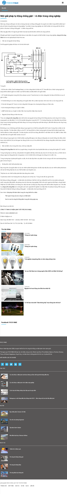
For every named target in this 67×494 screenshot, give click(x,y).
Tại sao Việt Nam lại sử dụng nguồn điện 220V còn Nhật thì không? (44, 271)
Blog (27, 485)
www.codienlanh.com (12, 213)
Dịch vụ (17, 485)
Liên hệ (32, 485)
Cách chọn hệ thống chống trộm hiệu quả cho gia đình (23, 390)
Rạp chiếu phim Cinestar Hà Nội (17, 411)
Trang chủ (3, 485)
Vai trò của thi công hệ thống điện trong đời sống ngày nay (21, 199)
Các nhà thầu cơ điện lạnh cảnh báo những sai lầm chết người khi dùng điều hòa (29, 374)
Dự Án (22, 485)
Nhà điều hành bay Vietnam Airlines (18, 435)
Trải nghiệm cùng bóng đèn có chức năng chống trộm (40, 259)
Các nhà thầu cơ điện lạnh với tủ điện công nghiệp (22, 382)
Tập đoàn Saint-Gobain (15, 427)
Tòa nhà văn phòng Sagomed (17, 419)
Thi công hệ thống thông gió (16, 457)
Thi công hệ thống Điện (15, 464)
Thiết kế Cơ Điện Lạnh (15, 449)
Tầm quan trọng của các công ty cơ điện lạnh (17, 196)
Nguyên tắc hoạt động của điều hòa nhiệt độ (37, 288)
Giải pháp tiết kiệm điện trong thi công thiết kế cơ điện (22, 192)
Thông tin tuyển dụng (31, 235)
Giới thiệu (11, 485)
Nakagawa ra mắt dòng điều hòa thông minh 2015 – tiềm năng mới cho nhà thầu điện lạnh (32, 398)
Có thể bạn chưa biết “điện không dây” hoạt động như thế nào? (43, 302)
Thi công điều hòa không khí (16, 472)
